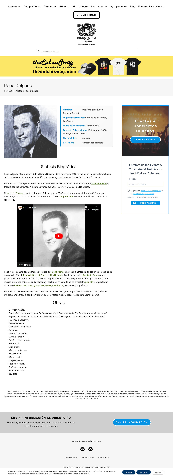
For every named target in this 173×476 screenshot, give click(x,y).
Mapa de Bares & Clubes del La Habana (42, 275)
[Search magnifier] (38, 51)
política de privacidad (143, 194)
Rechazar (143, 472)
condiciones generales (151, 191)
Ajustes (158, 472)
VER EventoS (145, 139)
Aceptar (129, 472)
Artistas (18, 91)
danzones (28, 285)
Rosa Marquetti (52, 391)
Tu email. (132, 179)
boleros (18, 285)
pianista (89, 282)
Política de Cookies (103, 457)
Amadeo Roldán (99, 183)
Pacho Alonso (58, 272)
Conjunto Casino (91, 275)
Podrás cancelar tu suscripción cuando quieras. (143, 197)
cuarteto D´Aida (14, 193)
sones (48, 285)
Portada (8, 91)
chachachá (57, 285)
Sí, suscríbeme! (145, 203)
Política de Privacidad (87, 457)
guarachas (39, 285)
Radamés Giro (104, 391)
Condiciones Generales (71, 457)
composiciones (66, 196)
